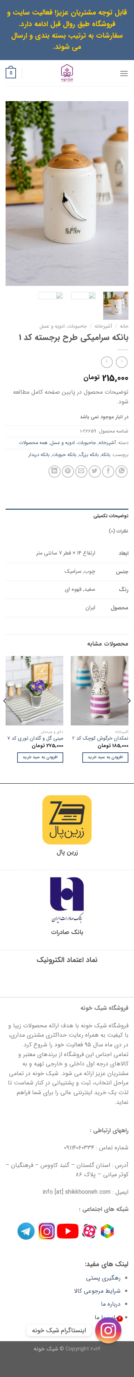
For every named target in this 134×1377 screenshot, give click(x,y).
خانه (124, 326)
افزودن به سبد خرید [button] (105, 757)
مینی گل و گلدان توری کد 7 (35, 738)
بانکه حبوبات (64, 455)
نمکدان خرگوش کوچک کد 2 (100, 738)
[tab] (67, 516)
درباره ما (111, 1304)
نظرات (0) (118, 531)
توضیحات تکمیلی (110, 516)
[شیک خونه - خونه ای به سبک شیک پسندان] (67, 73)
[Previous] (116, 193)
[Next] (12, 193)
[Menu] (123, 73)
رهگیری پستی (103, 1278)
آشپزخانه (103, 326)
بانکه (105, 455)
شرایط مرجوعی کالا (97, 1291)
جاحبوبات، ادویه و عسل (63, 326)
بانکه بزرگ (89, 455)
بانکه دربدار (39, 455)
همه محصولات (33, 443)
